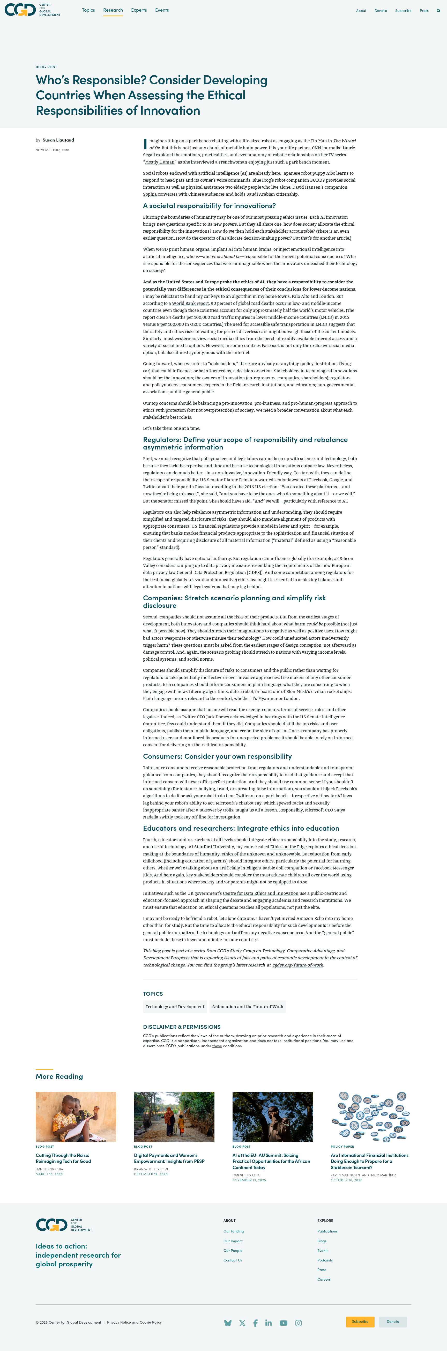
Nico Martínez (383, 1175)
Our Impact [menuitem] (233, 1241)
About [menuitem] (361, 11)
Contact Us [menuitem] (233, 1260)
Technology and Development (175, 1006)
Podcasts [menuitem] (325, 1260)
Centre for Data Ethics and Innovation (261, 893)
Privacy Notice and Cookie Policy (134, 1322)
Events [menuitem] (322, 1251)
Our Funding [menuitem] (234, 1231)
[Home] (41, 9)
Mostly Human (160, 162)
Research (113, 10)
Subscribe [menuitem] (403, 11)
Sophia (150, 194)
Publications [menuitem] (327, 1231)
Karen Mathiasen (346, 1175)
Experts (139, 10)
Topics (88, 10)
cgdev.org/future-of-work (297, 965)
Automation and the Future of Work (247, 1006)
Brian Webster (147, 1169)
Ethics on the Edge (288, 846)
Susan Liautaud (58, 140)
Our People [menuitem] (233, 1251)
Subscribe (360, 1322)
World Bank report (190, 303)
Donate (393, 1322)
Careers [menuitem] (324, 1280)
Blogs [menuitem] (321, 1241)
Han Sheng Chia (49, 1169)
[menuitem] (438, 11)
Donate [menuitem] (381, 11)
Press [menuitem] (424, 11)
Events (162, 10)
